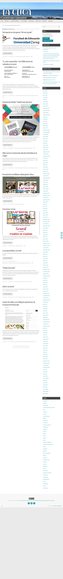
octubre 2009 (45, 378)
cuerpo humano (46, 416)
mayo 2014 (45, 282)
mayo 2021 (45, 119)
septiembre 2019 (46, 156)
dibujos (44, 418)
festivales (45, 429)
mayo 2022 (45, 97)
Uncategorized (46, 479)
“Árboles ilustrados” (9, 268)
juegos (20, 148)
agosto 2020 (45, 136)
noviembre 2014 (46, 271)
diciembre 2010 (46, 361)
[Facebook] (62, 233)
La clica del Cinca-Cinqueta (48, 82)
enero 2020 (45, 149)
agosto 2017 (45, 202)
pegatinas (45, 448)
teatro (44, 468)
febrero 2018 (45, 188)
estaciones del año (47, 425)
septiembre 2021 (46, 114)
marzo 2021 (45, 123)
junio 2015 (45, 256)
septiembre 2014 (46, 276)
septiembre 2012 (46, 326)
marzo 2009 (45, 389)
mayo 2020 (45, 141)
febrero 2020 (45, 147)
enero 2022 (45, 106)
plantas (44, 455)
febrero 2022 (45, 104)
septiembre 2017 (46, 199)
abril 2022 (45, 99)
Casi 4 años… (46, 51)
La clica (5, 56)
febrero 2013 (45, 315)
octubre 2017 (45, 197)
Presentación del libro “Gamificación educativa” (17, 102)
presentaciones (19, 56)
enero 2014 (45, 291)
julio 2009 (45, 380)
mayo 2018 (45, 184)
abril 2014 (45, 284)
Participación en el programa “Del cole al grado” (17, 32)
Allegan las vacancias (51, 77)
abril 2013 (45, 310)
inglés (44, 435)
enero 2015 (45, 267)
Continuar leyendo (7, 53)
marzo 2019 (45, 167)
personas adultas (46, 453)
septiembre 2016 (46, 226)
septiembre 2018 (46, 178)
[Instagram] (62, 235)
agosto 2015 (45, 252)
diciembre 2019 (46, 151)
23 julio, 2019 (11, 281)
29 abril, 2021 (11, 148)
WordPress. (59, 505)
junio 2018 (45, 182)
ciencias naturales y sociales (49, 407)
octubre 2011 (45, 343)
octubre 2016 (45, 223)
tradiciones (45, 475)
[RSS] (62, 238)
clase (17, 297)
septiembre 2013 (46, 300)
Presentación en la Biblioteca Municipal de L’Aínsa (18, 174)
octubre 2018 (45, 175)
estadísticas (45, 427)
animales (45, 403)
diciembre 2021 (46, 108)
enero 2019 (45, 171)
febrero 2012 (45, 339)
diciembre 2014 (46, 269)
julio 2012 (45, 328)
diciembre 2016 (46, 219)
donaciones (45, 420)
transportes (45, 477)
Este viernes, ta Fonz (9, 209)
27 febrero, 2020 (12, 245)
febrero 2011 (45, 356)
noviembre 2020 (46, 132)
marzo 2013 (45, 313)
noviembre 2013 (46, 295)
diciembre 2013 (46, 293)
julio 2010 (45, 369)
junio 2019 (45, 160)
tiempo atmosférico (47, 472)
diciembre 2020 (46, 130)
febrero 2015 (45, 265)
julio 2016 (45, 230)
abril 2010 (45, 374)
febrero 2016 (45, 241)
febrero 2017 (45, 215)
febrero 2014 (45, 289)
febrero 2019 (45, 169)
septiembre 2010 (46, 367)
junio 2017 (45, 206)
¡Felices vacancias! (8, 287)
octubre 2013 (45, 297)
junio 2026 (45, 90)
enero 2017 (45, 217)
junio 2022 (45, 95)
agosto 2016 (45, 228)
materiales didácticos (23, 167)
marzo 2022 (45, 101)
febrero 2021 (45, 125)
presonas (45, 462)
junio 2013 (45, 306)
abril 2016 (45, 236)
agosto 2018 (45, 180)
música (44, 446)
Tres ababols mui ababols (48, 64)
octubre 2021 (45, 112)
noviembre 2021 (46, 110)
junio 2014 (45, 280)
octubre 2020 (45, 134)
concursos (45, 411)
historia (44, 431)
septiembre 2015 (46, 249)
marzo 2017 (45, 212)
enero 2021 (45, 127)
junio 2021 (45, 117)
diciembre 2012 (46, 319)
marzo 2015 (45, 263)
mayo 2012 (45, 332)
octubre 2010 (45, 365)
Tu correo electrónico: (46, 34)
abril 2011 (45, 352)
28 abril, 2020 (11, 167)
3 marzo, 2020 (11, 204)
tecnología (45, 470)
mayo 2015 (45, 258)
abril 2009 (45, 387)
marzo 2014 (45, 287)
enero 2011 (45, 358)
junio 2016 (45, 232)
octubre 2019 (45, 154)
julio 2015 (45, 254)
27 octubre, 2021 (12, 95)
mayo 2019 (45, 162)
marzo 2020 (45, 145)
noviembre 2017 (46, 195)
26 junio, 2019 (11, 341)
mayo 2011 (45, 350)
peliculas (19, 95)
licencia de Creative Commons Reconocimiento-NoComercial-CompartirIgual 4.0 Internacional (36, 500)
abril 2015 (45, 260)
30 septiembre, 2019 (13, 261)
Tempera (54, 505)
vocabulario (45, 488)
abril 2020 (45, 143)
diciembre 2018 (46, 173)
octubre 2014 (45, 273)
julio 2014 (45, 278)
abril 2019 (45, 165)
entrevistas (6, 263)
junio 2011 (45, 348)
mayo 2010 (45, 371)
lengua (44, 440)
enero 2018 (45, 191)
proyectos (28, 56)
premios (44, 457)
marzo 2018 (45, 186)
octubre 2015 (45, 247)
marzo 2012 (45, 337)
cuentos (17, 148)
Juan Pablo (45, 71)
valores (44, 481)
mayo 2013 (45, 308)
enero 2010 (45, 376)
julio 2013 (45, 304)
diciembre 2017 (46, 193)
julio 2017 (45, 204)
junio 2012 (45, 330)
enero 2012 (45, 341)
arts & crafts (45, 405)
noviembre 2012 (46, 321)
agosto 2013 (45, 302)
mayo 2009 (45, 385)
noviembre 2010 (46, 363)
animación (45, 401)
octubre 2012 (45, 324)
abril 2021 (45, 121)
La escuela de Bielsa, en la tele (11, 251)
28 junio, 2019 (11, 297)
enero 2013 (45, 317)
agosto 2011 (45, 345)
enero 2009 (45, 393)
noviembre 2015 (46, 245)
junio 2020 (45, 138)
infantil (17, 167)
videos (36, 95)
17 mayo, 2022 (11, 56)
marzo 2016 (45, 239)
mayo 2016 (45, 234)
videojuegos (45, 483)
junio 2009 (45, 382)
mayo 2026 (45, 93)
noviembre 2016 (46, 221)
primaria (24, 56)
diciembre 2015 (46, 243)
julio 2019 (45, 158)
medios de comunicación (13, 263)
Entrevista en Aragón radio (52, 75)
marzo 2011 (45, 354)
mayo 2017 (45, 208)
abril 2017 (45, 210)
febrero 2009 (45, 391)
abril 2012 (45, 334)
